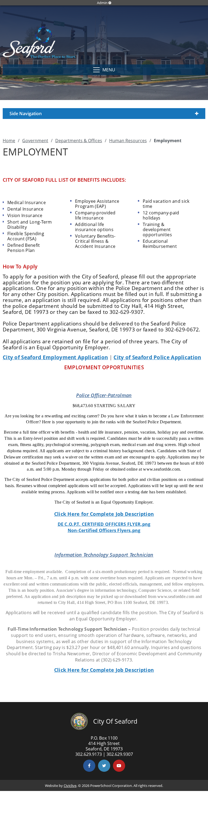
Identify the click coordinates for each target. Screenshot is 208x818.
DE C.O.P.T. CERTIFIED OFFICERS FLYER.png (104, 524)
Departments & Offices (78, 141)
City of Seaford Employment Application (55, 357)
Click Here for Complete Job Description (104, 514)
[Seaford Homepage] (39, 56)
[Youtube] (119, 766)
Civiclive (70, 785)
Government (35, 141)
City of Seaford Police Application (157, 357)
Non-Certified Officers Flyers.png (104, 530)
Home (9, 141)
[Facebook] (89, 766)
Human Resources (128, 141)
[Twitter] (104, 766)
